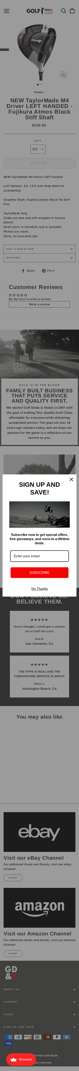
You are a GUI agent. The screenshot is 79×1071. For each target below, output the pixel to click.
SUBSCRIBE (39, 572)
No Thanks (39, 589)
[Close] (71, 479)
